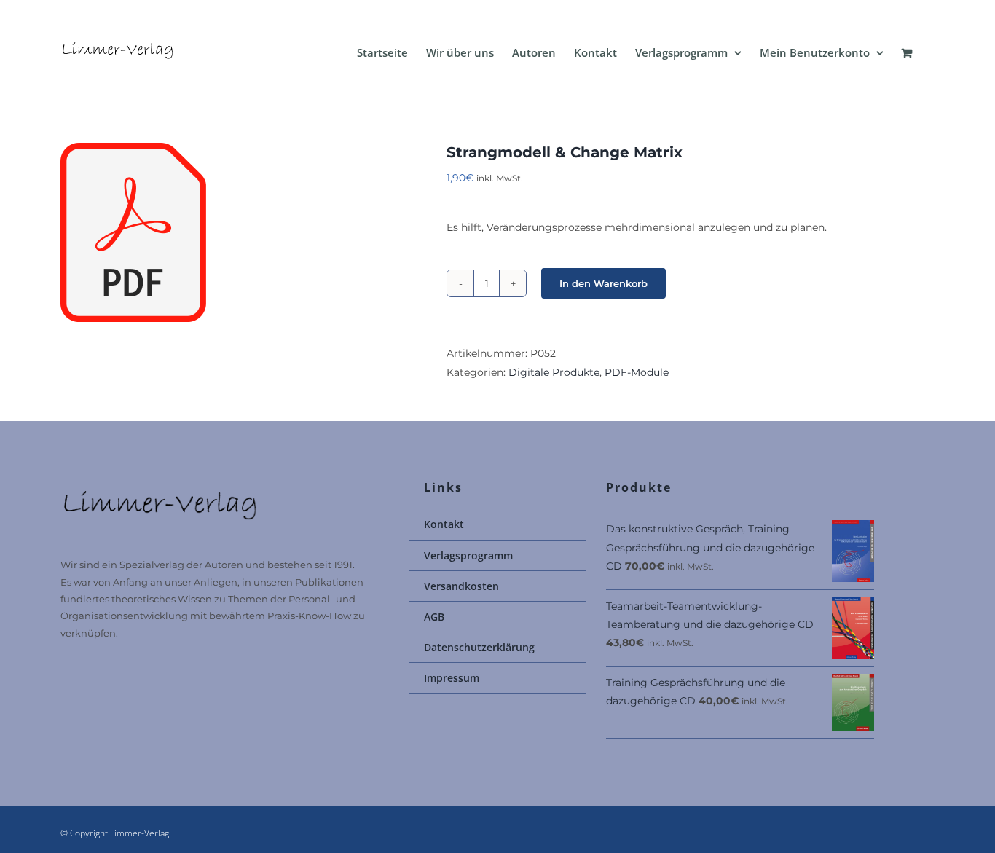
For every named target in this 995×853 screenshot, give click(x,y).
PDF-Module (637, 372)
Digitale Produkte (553, 372)
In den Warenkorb (603, 283)
